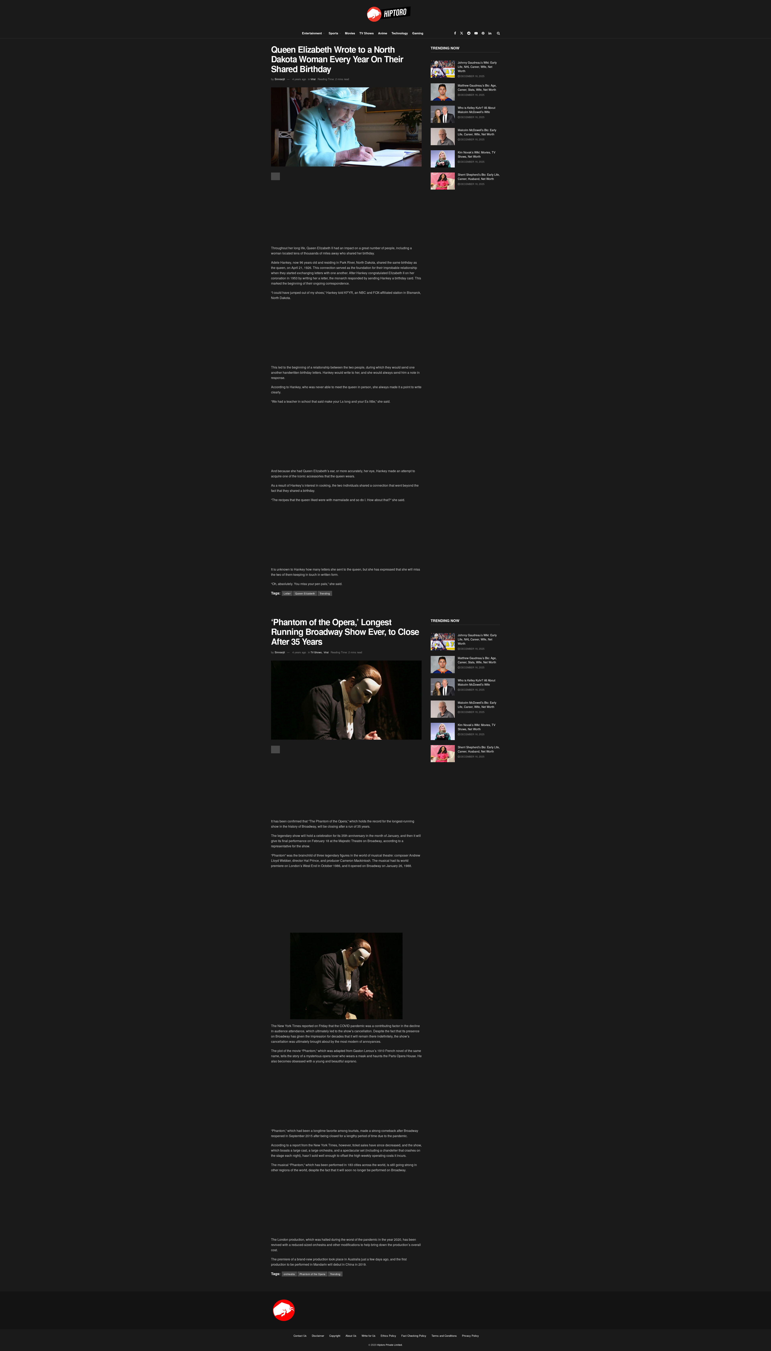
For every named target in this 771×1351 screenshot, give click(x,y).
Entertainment (312, 33)
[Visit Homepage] (385, 13)
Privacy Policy (470, 1336)
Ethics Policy (388, 1336)
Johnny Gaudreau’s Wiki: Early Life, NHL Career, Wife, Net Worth (477, 66)
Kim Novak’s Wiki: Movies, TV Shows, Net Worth (476, 154)
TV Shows (366, 33)
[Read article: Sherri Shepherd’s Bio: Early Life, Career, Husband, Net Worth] (443, 181)
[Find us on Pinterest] (483, 33)
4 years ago (299, 79)
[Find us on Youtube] (476, 33)
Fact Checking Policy (413, 1336)
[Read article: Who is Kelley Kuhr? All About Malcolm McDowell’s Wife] (443, 114)
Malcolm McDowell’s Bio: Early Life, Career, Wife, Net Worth (477, 132)
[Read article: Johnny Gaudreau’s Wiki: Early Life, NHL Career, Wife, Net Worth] (443, 69)
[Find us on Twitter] (461, 33)
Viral (313, 79)
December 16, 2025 (472, 76)
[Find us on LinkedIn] (490, 33)
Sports (333, 33)
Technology (400, 33)
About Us (351, 1336)
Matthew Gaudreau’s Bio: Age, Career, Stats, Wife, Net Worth (477, 87)
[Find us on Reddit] (468, 33)
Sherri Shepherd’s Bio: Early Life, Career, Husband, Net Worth (479, 177)
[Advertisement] (346, 213)
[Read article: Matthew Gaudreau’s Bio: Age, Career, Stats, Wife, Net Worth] (443, 92)
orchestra (289, 1274)
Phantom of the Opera (312, 1274)
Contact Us (300, 1336)
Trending (325, 593)
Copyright (334, 1336)
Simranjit (280, 79)
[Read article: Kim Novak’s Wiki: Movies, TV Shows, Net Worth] (443, 158)
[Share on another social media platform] (275, 176)
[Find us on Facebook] (455, 33)
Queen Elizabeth (305, 593)
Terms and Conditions (444, 1336)
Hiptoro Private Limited (389, 1344)
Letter (287, 593)
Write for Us (368, 1336)
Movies (350, 33)
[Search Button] (498, 33)
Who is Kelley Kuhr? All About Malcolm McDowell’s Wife (476, 110)
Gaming (417, 33)
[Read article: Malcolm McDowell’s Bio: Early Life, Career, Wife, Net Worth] (443, 136)
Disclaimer (318, 1336)
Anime (382, 33)
